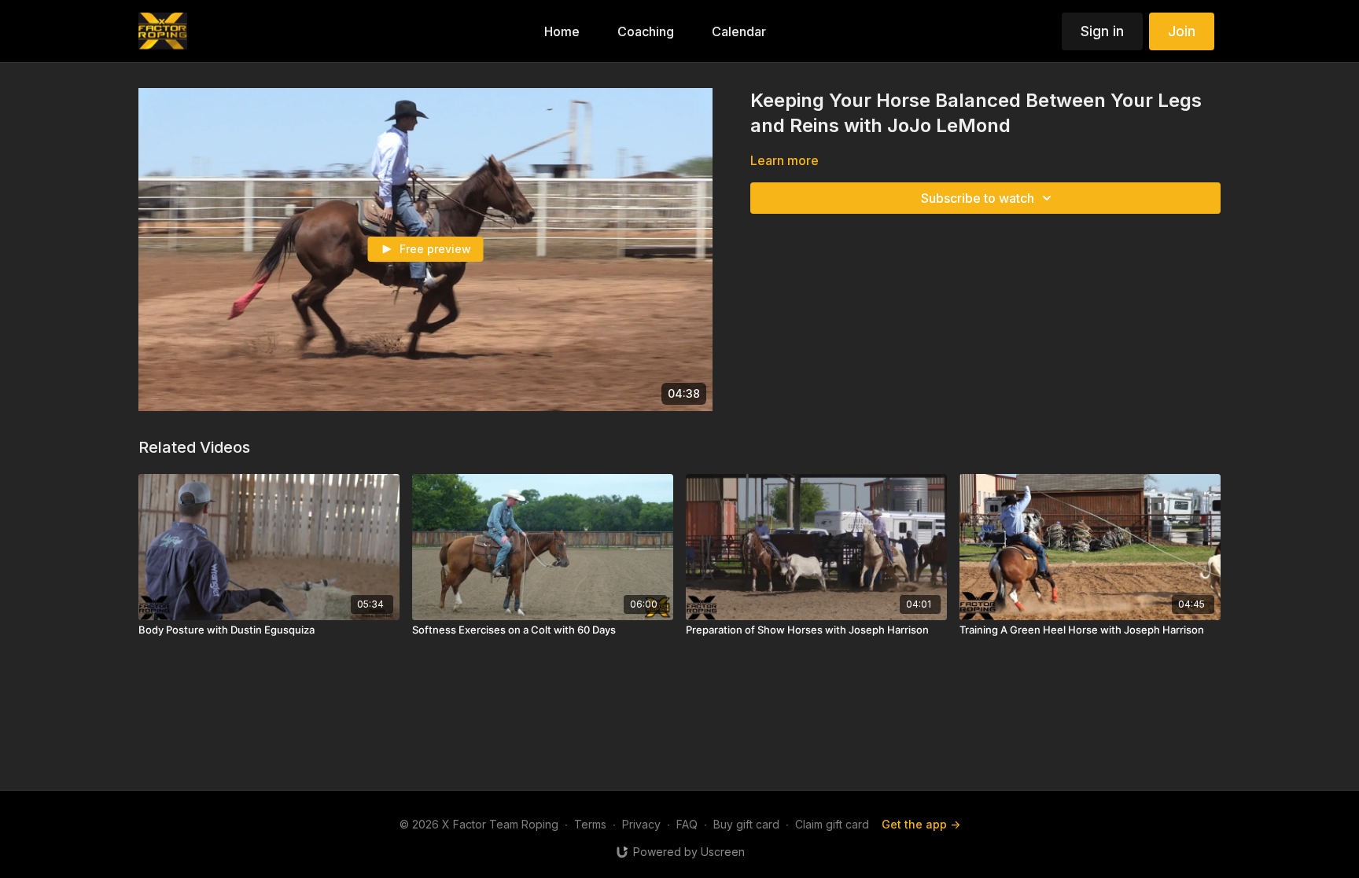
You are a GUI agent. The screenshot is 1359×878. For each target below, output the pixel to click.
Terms (590, 824)
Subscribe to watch (977, 198)
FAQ (687, 824)
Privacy (641, 824)
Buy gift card (746, 824)
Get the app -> (921, 824)
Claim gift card (832, 824)
